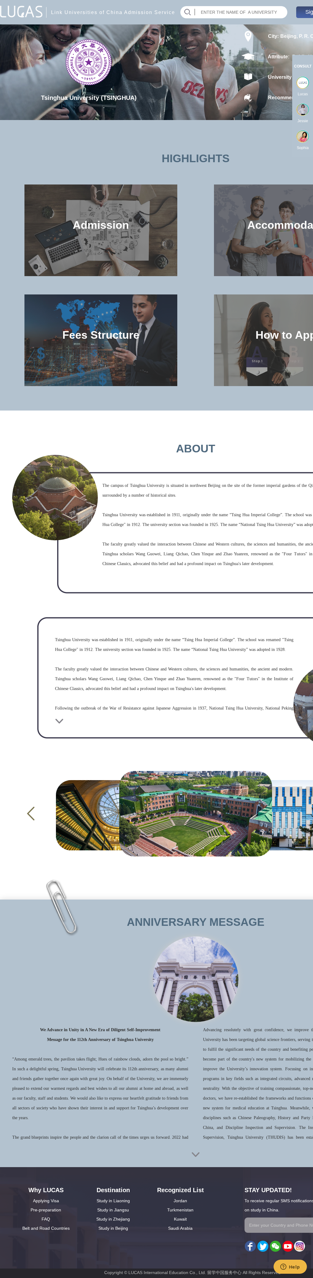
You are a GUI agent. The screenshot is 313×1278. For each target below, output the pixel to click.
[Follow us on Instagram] (299, 1246)
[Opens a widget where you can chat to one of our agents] (290, 1267)
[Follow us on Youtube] (287, 1246)
